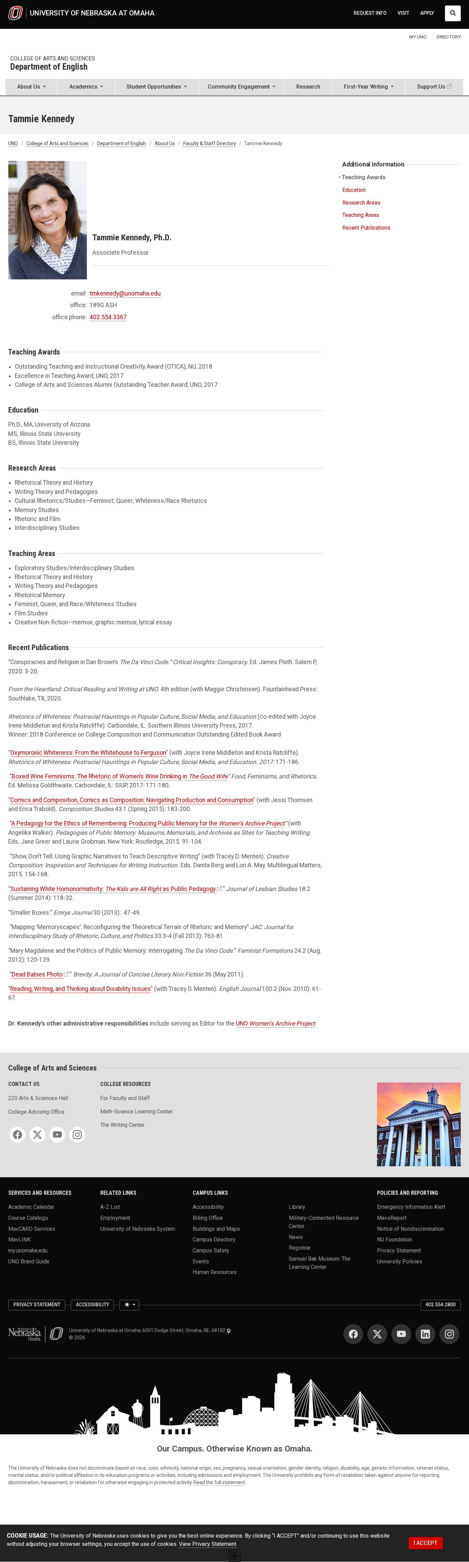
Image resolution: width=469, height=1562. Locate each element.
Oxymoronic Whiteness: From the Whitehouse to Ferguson (88, 752)
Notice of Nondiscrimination (410, 1228)
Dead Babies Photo (37, 974)
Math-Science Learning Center (136, 1111)
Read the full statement (219, 1482)
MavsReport (392, 1218)
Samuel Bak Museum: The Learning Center (320, 1263)
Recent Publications (366, 227)
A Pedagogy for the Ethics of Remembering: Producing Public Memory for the (115, 823)
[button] (31, 87)
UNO (13, 143)
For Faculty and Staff (125, 1098)
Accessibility (208, 1207)
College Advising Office (36, 1112)
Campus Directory (214, 1239)
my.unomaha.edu (27, 1250)
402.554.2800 (440, 1304)
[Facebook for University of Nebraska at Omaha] (353, 1334)
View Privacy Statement (207, 1544)
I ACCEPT (425, 1543)
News (296, 1237)
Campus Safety (211, 1250)
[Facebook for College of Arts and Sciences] (17, 1135)
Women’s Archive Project (252, 823)
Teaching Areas (360, 215)
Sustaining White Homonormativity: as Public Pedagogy (113, 889)
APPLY (427, 13)
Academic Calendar (31, 1207)
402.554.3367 (108, 317)
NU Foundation (394, 1239)
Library (297, 1207)
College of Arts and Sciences (52, 58)
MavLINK (19, 1239)
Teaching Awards (364, 177)
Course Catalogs (28, 1218)
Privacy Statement (399, 1250)
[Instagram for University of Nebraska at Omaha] (449, 1334)
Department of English (49, 67)
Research (308, 86)
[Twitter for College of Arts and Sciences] (37, 1135)
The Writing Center (122, 1125)
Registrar (300, 1248)
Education (354, 190)
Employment (115, 1218)
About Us (165, 143)
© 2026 (78, 1337)
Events (201, 1261)
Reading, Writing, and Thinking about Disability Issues (80, 988)
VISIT (403, 13)
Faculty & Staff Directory (209, 143)
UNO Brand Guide (28, 1261)
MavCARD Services (31, 1228)
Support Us (431, 86)
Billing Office (208, 1218)
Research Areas (361, 202)
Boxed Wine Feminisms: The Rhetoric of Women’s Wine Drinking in (120, 776)
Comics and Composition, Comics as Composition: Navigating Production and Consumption (131, 800)
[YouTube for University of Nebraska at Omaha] (401, 1334)
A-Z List (110, 1207)
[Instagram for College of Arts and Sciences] (77, 1135)
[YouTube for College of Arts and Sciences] (57, 1135)
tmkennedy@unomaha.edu (125, 293)
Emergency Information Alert (411, 1207)
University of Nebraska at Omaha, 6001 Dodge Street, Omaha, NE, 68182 (147, 1330)
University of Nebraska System (137, 1228)
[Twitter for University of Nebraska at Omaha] (377, 1334)
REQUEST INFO (370, 13)
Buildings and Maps (216, 1228)
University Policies (399, 1261)
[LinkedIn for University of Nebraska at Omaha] (425, 1334)
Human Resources (215, 1272)
